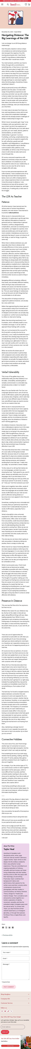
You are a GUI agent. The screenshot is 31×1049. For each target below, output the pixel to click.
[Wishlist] (26, 4)
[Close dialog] (30, 1036)
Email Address (4, 1041)
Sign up (5, 1032)
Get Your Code (10, 1046)
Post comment (9, 987)
